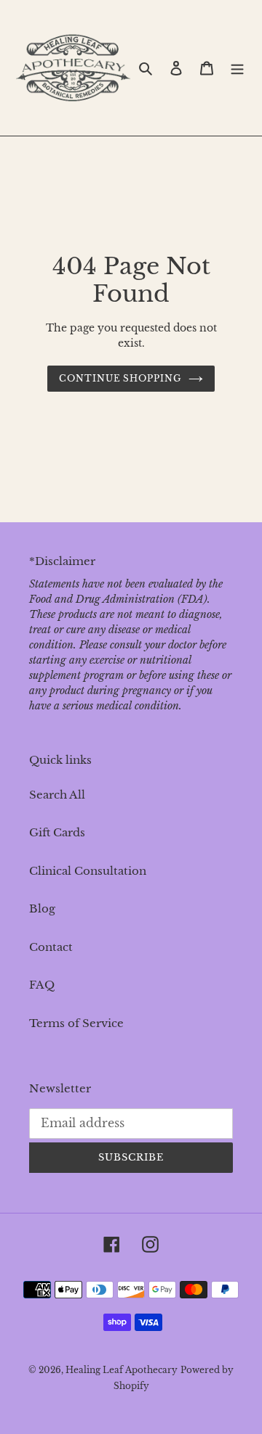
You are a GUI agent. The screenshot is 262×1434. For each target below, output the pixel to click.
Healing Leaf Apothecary (122, 1369)
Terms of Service (76, 1023)
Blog (42, 908)
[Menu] (237, 67)
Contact (51, 947)
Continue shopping (120, 378)
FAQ (42, 985)
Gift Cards (57, 832)
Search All (57, 795)
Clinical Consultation (87, 871)
